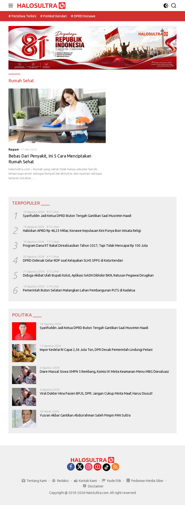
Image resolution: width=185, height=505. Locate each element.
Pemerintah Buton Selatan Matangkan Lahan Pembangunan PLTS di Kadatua (79, 290)
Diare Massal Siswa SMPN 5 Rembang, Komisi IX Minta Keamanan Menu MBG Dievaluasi (104, 371)
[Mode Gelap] (166, 6)
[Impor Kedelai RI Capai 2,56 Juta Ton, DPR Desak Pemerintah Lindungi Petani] (24, 353)
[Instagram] (88, 467)
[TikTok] (106, 467)
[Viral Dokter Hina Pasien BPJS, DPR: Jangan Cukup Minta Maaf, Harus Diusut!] (24, 397)
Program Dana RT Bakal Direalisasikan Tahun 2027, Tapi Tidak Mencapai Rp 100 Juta (85, 245)
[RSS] (115, 467)
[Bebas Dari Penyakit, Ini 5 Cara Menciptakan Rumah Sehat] (57, 115)
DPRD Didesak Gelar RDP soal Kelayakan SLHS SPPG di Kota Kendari (73, 260)
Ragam (13, 149)
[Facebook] (71, 467)
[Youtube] (97, 467)
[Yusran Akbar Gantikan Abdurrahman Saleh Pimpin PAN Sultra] (24, 419)
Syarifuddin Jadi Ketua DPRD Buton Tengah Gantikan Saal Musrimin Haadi (77, 216)
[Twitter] (80, 467)
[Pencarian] (174, 6)
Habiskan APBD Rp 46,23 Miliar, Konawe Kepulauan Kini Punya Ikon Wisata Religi (82, 231)
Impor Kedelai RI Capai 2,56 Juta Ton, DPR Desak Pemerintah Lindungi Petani (96, 350)
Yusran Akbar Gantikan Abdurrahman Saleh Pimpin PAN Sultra (85, 415)
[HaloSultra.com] (41, 5)
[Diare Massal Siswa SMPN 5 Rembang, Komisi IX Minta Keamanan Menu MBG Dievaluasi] (24, 375)
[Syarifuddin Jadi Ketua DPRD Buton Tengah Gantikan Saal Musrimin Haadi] (24, 331)
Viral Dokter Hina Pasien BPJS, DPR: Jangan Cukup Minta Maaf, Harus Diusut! (96, 393)
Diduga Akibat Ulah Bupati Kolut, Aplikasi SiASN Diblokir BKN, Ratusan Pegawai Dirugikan (88, 275)
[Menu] (11, 5)
